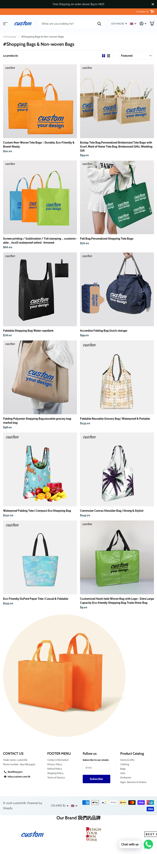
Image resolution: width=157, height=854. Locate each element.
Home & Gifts (127, 760)
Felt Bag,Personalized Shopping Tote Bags (106, 238)
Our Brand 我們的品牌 (78, 818)
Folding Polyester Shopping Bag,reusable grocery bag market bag (37, 420)
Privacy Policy (54, 764)
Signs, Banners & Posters (133, 782)
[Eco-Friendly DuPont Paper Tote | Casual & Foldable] (40, 557)
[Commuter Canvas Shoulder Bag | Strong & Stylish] (117, 469)
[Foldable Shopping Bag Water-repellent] (40, 289)
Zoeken (99, 24)
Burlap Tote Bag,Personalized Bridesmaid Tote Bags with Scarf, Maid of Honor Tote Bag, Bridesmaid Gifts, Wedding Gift (116, 146)
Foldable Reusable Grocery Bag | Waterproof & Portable (115, 418)
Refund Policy (54, 769)
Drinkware (125, 777)
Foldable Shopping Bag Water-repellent (28, 330)
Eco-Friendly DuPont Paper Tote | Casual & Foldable (35, 598)
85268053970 (15, 772)
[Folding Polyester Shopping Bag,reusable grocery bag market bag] (40, 377)
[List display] (108, 55)
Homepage (9, 36)
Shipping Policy (55, 773)
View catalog (5, 23)
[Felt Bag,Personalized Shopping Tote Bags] (117, 197)
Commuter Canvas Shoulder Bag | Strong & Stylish (111, 510)
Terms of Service (56, 777)
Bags (123, 769)
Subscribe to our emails (96, 760)
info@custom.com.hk (19, 776)
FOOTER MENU (59, 753)
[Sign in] (142, 23)
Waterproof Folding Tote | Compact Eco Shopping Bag (37, 510)
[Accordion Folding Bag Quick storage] (117, 289)
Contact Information (58, 760)
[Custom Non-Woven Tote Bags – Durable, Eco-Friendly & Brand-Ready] (40, 101)
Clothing (124, 764)
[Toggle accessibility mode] (152, 11)
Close (153, 4)
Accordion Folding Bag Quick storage (103, 330)
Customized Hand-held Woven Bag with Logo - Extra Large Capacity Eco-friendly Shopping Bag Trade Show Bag (117, 600)
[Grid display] (103, 55)
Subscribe (96, 779)
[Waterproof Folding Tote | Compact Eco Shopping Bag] (40, 469)
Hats (122, 773)
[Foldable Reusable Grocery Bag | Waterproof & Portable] (117, 377)
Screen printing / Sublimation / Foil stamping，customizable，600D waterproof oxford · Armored (40, 240)
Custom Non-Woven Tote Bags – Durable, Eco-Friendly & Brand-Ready (38, 144)
